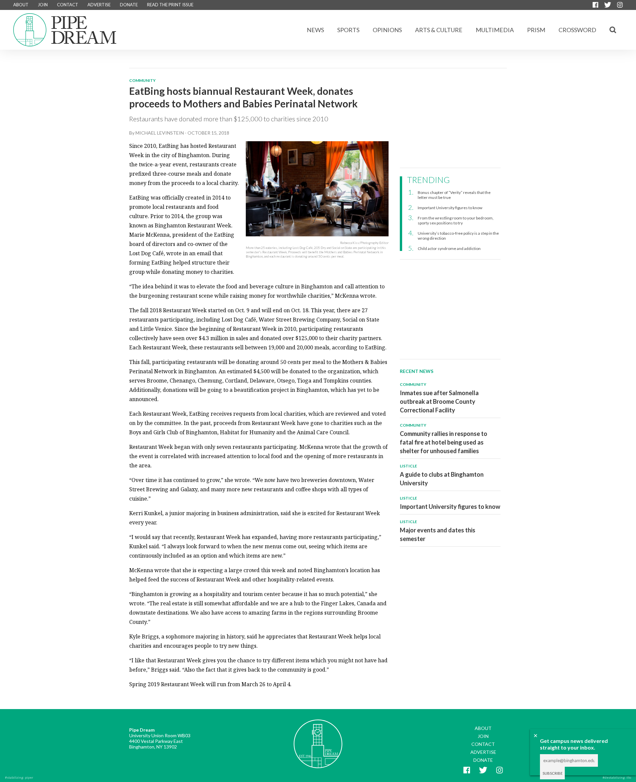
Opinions (387, 29)
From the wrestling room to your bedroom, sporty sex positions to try (456, 220)
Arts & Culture (438, 29)
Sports (348, 29)
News (315, 29)
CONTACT (67, 4)
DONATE (129, 4)
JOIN (43, 4)
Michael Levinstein (159, 133)
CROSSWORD (577, 29)
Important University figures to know (450, 207)
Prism (536, 29)
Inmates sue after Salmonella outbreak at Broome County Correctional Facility (439, 401)
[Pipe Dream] (318, 739)
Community (142, 80)
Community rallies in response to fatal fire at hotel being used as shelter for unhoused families (443, 442)
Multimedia (495, 29)
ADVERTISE (99, 4)
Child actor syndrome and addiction (449, 248)
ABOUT (20, 4)
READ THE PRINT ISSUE (170, 4)
